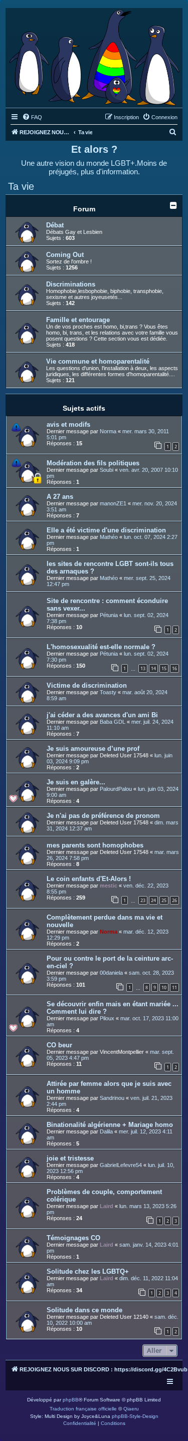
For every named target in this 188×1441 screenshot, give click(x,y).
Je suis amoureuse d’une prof (93, 748)
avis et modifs (68, 424)
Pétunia (109, 615)
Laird (106, 1206)
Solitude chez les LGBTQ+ (88, 1271)
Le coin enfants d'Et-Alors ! (89, 879)
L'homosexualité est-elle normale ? (101, 647)
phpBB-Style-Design (135, 1416)
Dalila (106, 1131)
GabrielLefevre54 (121, 1165)
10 (163, 987)
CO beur (59, 1045)
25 (163, 900)
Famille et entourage (78, 320)
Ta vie (21, 186)
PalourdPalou (116, 789)
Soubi (106, 470)
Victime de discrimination (87, 685)
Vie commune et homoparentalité (97, 361)
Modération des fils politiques (93, 463)
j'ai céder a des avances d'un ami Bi (102, 715)
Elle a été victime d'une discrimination (106, 530)
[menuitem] (32, 117)
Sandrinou (112, 1098)
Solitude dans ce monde (84, 1310)
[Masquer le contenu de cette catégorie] (173, 205)
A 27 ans (60, 496)
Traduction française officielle (83, 1408)
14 (153, 668)
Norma (108, 431)
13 (142, 668)
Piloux (107, 1018)
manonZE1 (113, 503)
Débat (55, 225)
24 (153, 900)
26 (174, 900)
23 (142, 900)
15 (163, 668)
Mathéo (109, 537)
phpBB (71, 1399)
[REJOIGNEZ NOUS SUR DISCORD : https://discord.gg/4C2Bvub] (94, 55)
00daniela (111, 973)
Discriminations (70, 284)
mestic (108, 886)
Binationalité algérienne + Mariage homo (110, 1124)
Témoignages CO (73, 1238)
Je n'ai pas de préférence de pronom (103, 815)
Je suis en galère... (76, 782)
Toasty (108, 692)
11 (174, 987)
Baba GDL (112, 722)
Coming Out (65, 254)
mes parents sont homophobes (95, 845)
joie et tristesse (70, 1158)
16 (174, 668)
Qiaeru (131, 1408)
